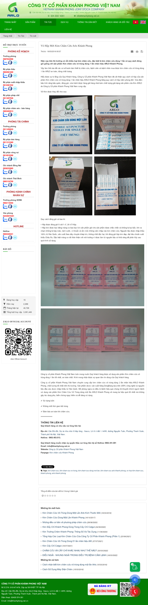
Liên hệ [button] (8, 29)
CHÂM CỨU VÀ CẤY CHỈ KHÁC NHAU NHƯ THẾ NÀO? (69, 550)
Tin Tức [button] (48, 22)
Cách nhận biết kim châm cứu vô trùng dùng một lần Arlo (69, 564)
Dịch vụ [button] (64, 22)
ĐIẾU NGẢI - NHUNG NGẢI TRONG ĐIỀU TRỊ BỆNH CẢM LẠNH (74, 555)
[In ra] (137, 51)
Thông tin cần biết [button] (87, 22)
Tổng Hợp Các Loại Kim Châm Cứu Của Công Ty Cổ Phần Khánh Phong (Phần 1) (81, 536)
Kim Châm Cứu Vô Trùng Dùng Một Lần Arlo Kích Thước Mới (71, 512)
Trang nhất (10, 22)
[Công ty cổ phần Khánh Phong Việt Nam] (74, 9)
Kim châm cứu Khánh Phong (62, 452)
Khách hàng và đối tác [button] (118, 22)
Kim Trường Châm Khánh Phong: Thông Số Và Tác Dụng (69, 531)
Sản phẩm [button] (30, 22)
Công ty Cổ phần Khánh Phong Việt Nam (66, 449)
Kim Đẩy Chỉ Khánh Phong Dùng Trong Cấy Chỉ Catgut (68, 526)
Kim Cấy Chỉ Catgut (51, 545)
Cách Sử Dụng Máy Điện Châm (57, 569)
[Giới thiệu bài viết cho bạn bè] (132, 51)
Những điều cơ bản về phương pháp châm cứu (64, 522)
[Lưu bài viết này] (142, 51)
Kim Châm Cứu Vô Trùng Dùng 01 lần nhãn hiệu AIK (67, 540)
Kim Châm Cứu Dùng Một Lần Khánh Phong (63, 517)
